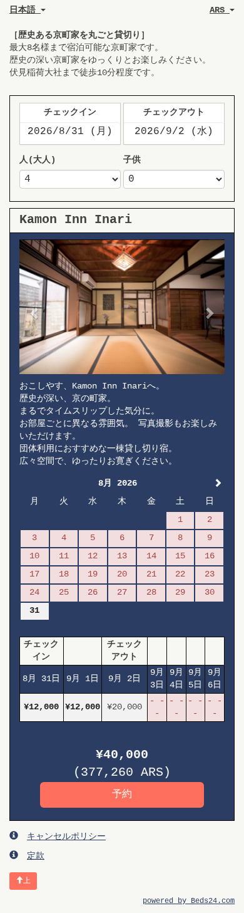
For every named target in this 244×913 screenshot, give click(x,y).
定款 (35, 856)
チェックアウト (174, 112)
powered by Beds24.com (189, 901)
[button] (34, 306)
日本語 (25, 10)
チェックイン (70, 112)
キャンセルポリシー (66, 837)
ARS (220, 10)
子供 (132, 160)
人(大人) (37, 160)
